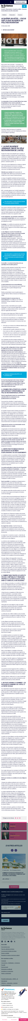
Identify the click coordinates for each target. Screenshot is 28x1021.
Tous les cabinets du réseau (7, 949)
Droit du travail (4, 967)
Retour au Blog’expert (8, 30)
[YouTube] (8, 941)
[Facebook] (11, 941)
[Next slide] (16, 850)
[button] (10, 2)
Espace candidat (5, 953)
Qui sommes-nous (5, 947)
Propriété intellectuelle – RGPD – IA (9, 979)
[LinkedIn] (2, 941)
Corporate (3, 960)
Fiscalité (3, 965)
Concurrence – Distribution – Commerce (10, 963)
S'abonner (5, 920)
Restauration (12, 14)
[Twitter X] (14, 941)
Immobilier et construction (7, 971)
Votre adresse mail (5, 912)
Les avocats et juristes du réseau (8, 951)
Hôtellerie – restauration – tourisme (9, 983)
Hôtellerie (4, 14)
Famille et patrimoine (6, 985)
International (4, 981)
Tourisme (20, 14)
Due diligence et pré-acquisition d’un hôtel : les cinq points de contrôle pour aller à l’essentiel (14, 59)
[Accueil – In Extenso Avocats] (7, 6)
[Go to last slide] (12, 850)
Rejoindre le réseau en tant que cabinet (10, 955)
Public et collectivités (6, 973)
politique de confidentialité (15, 903)
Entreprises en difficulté (6, 969)
